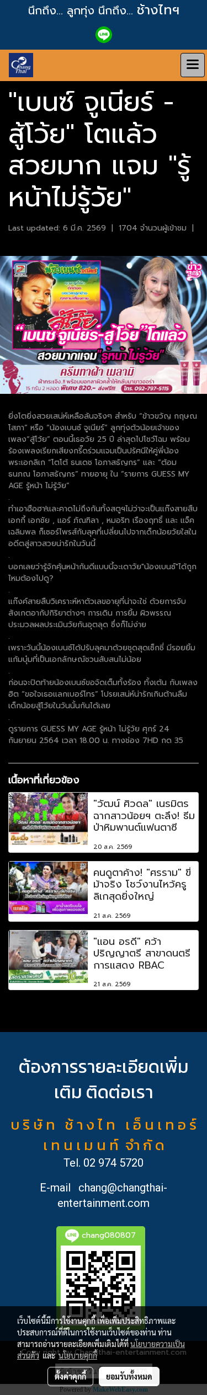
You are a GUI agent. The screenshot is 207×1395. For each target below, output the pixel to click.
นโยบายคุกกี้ (78, 1355)
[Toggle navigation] (193, 65)
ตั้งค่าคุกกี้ (70, 1376)
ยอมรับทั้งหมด (129, 1376)
